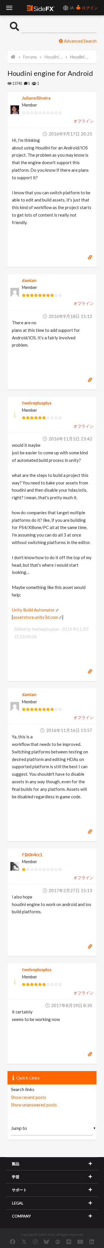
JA (71, 7)
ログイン (89, 7)
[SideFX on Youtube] (80, 1241)
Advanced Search (79, 40)
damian (29, 280)
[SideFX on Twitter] (24, 1241)
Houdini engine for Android (79, 56)
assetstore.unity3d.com (35, 617)
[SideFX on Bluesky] (46, 1241)
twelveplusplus (36, 402)
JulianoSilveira (36, 98)
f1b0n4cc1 (32, 854)
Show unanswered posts (34, 1104)
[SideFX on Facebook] (12, 1241)
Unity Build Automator (33, 609)
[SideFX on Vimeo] (68, 1241)
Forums (30, 56)
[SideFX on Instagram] (35, 1241)
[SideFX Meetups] (57, 1241)
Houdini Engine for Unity (53, 56)
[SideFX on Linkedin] (91, 1241)
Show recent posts (28, 1097)
